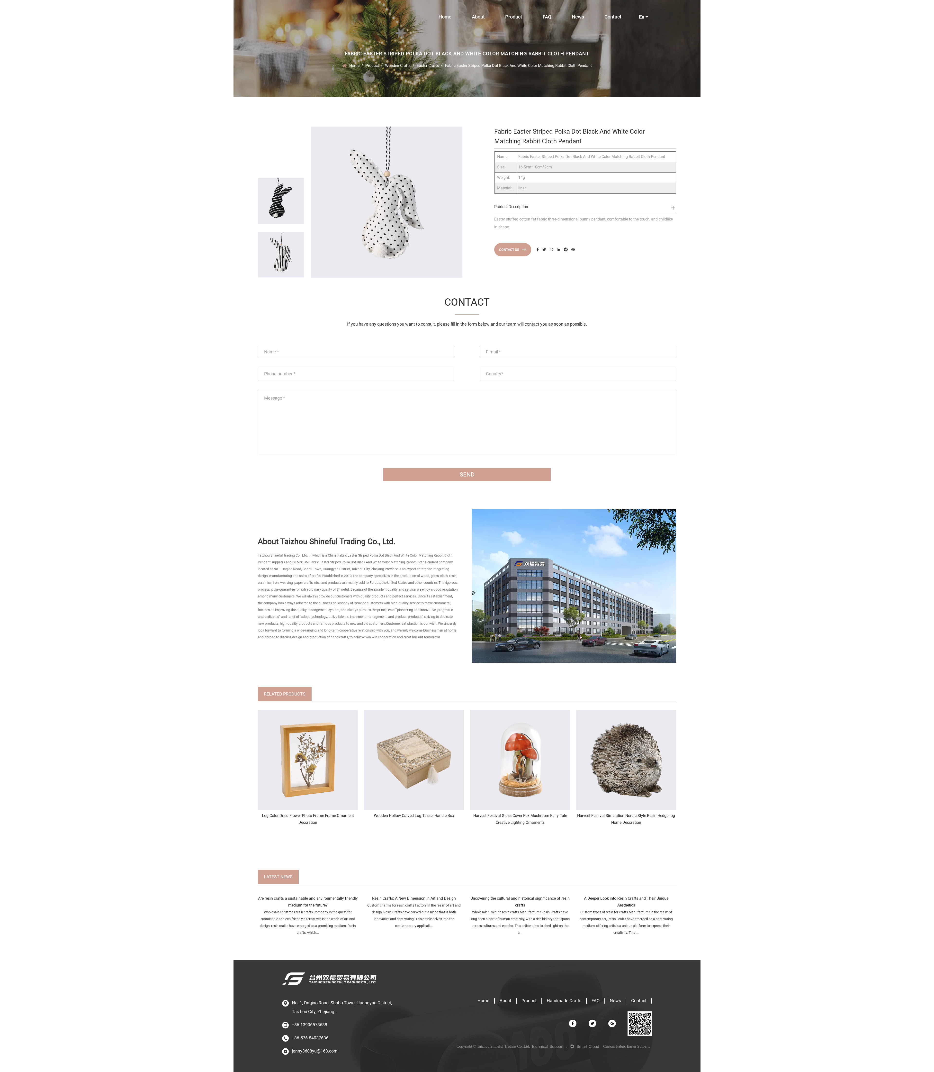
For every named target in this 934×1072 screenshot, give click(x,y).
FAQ (547, 17)
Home (445, 17)
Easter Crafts (428, 65)
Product (513, 17)
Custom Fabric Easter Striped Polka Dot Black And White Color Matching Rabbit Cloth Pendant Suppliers (627, 1046)
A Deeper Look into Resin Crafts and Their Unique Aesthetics (626, 901)
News (578, 17)
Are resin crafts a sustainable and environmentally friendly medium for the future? (308, 901)
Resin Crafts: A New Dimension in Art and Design (414, 898)
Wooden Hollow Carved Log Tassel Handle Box (414, 815)
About (478, 17)
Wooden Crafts (398, 65)
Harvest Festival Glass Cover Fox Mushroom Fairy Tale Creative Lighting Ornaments (520, 819)
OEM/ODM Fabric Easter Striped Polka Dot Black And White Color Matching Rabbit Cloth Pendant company (372, 562)
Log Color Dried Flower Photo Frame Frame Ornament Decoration (308, 819)
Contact (612, 17)
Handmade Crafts (564, 1000)
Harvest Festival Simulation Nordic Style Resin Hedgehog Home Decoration (626, 819)
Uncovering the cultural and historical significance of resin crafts (520, 901)
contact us (509, 250)
